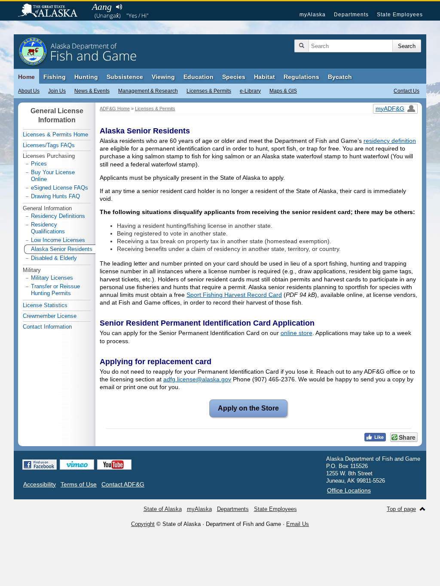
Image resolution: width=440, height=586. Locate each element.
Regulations (301, 76)
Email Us (297, 524)
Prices (39, 163)
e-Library (250, 91)
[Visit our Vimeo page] (77, 464)
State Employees (400, 15)
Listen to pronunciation (118, 7)
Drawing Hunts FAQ (55, 196)
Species (233, 76)
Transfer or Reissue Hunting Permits (55, 289)
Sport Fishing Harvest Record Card (234, 294)
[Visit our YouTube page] (114, 464)
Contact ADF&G (122, 484)
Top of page (401, 509)
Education (198, 76)
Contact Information (47, 326)
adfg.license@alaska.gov (197, 379)
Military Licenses (52, 278)
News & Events (92, 91)
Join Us (57, 91)
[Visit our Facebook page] (39, 464)
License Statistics (45, 305)
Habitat (264, 76)
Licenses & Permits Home (55, 134)
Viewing (163, 76)
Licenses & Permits (208, 91)
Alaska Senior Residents (61, 249)
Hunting (86, 76)
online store (296, 332)
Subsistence (125, 76)
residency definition (390, 140)
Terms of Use (79, 484)
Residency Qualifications (48, 228)
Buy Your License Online (53, 175)
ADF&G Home (115, 108)
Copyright (143, 524)
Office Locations (349, 490)
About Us (29, 91)
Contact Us (406, 91)
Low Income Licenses (58, 240)
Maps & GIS (283, 91)
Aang (102, 6)
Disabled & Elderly (54, 258)
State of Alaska (52, 11)
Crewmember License (49, 316)
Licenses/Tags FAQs (49, 145)
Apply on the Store (244, 408)
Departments (351, 15)
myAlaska (312, 15)
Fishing (54, 76)
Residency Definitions (58, 216)
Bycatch (340, 76)
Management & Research (148, 91)
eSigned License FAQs (59, 187)
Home (26, 76)
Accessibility (39, 484)
